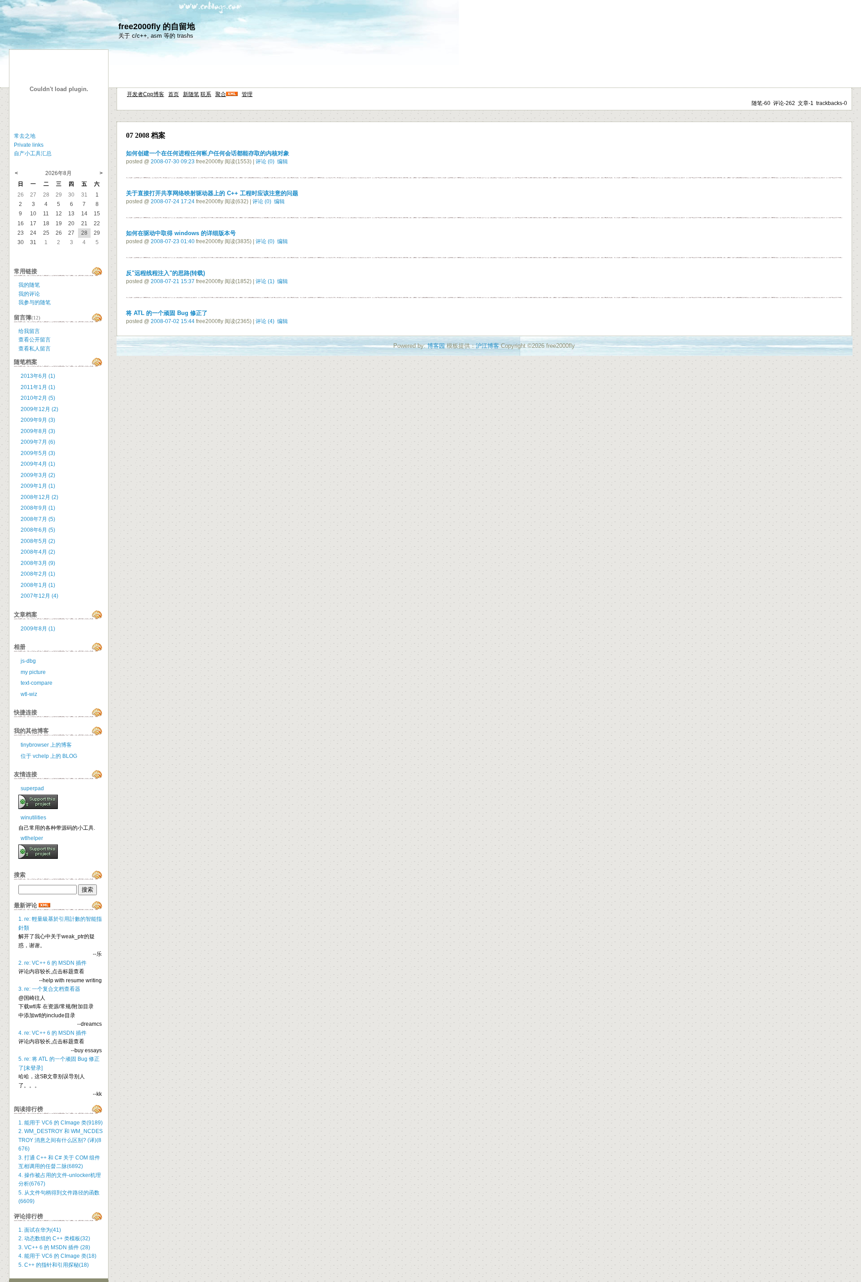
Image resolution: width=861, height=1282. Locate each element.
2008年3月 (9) (38, 563)
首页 (173, 94)
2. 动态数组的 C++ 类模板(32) (54, 1238)
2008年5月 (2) (38, 541)
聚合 (220, 94)
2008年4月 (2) (38, 552)
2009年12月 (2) (39, 409)
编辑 (282, 161)
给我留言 (29, 331)
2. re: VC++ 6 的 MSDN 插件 (52, 963)
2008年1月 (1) (38, 585)
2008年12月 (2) (39, 497)
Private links (28, 145)
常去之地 (24, 136)
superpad (32, 788)
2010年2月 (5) (38, 398)
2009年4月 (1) (38, 464)
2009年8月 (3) (38, 431)
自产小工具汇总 (33, 153)
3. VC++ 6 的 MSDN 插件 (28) (54, 1247)
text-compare (36, 683)
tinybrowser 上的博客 (46, 745)
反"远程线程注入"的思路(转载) (165, 273)
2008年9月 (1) (38, 508)
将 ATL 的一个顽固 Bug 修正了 (167, 313)
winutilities (33, 817)
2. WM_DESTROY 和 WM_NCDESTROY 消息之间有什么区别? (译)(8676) (60, 1140)
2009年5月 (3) (38, 453)
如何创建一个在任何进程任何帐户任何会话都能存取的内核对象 (207, 153)
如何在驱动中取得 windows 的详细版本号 (181, 233)
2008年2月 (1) (38, 574)
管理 (247, 94)
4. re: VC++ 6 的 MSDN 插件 (52, 1033)
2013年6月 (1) (38, 376)
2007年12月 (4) (39, 596)
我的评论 (29, 294)
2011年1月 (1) (38, 387)
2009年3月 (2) (38, 475)
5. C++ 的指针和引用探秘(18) (53, 1265)
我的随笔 (29, 285)
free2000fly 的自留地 (156, 26)
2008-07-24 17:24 (173, 201)
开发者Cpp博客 (145, 94)
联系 (205, 94)
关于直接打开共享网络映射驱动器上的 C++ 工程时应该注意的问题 (212, 193)
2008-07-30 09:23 (173, 161)
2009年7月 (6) (38, 442)
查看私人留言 (34, 349)
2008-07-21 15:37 (173, 281)
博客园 (436, 345)
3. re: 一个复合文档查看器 (49, 989)
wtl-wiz (29, 694)
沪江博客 (487, 345)
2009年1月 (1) (38, 486)
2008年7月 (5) (38, 519)
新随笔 (191, 94)
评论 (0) (265, 161)
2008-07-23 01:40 (173, 241)
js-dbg (28, 661)
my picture (33, 672)
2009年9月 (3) (38, 420)
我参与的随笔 (34, 302)
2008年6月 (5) (38, 530)
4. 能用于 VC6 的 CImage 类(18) (57, 1256)
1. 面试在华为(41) (39, 1230)
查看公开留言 (34, 340)
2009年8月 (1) (38, 629)
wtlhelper (32, 838)
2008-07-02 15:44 (173, 321)
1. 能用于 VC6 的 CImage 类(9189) (60, 1123)
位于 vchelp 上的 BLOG (49, 756)
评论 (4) (265, 321)
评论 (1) (265, 281)
